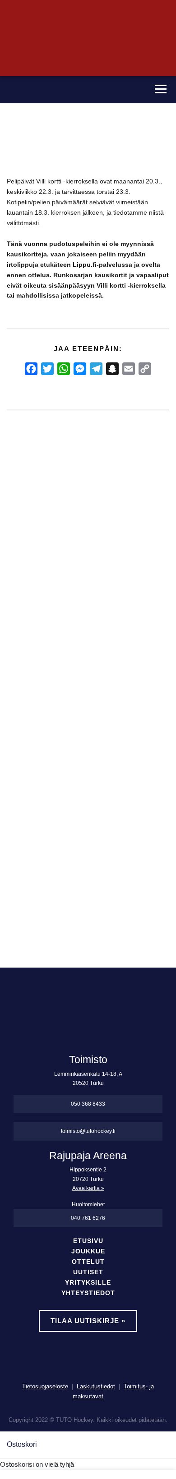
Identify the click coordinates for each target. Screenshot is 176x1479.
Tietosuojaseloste (45, 1386)
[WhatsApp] (64, 368)
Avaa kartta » (88, 1188)
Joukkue (88, 1251)
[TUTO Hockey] (72, 89)
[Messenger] (80, 368)
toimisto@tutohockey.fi (88, 1131)
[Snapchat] (112, 368)
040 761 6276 (88, 1218)
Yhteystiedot (88, 1293)
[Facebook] (31, 368)
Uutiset (88, 1272)
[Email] (128, 368)
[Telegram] (96, 368)
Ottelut (88, 1261)
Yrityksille (88, 1282)
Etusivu (88, 1241)
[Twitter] (47, 368)
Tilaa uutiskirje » (88, 1321)
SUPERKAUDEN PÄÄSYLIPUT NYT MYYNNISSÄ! (22, 619)
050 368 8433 (88, 1104)
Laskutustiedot (96, 1386)
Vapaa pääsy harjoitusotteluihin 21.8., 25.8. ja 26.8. (67, 619)
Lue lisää (29, 867)
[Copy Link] (145, 368)
